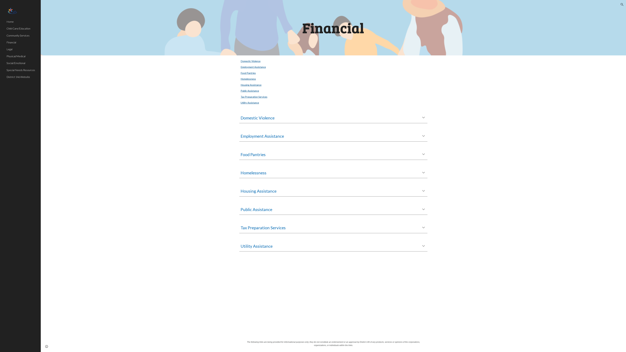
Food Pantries (248, 73)
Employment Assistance (253, 67)
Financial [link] (11, 42)
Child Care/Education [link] (18, 28)
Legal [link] (9, 49)
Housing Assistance (251, 85)
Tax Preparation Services (254, 96)
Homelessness (248, 79)
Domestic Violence (251, 61)
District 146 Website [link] (18, 76)
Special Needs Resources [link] (21, 70)
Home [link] (10, 21)
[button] (622, 4)
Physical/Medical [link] (16, 56)
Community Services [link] (18, 35)
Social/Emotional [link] (16, 63)
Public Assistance (250, 90)
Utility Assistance (250, 102)
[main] (333, 27)
